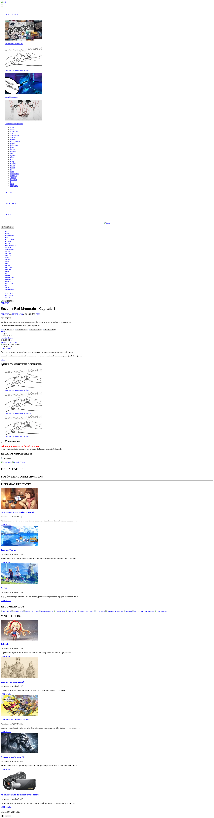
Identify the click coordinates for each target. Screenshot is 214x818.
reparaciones (14, 174)
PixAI (3, 360)
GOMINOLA (11, 203)
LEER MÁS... (6, 525)
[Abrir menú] (2, 6)
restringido (13, 176)
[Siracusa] (128, 611)
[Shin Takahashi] (161, 611)
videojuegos (14, 186)
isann (11, 154)
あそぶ (4, 588)
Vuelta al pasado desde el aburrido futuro (20, 795)
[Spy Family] (6, 611)
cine (11, 133)
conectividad (14, 135)
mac (11, 160)
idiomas (12, 150)
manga (12, 162)
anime (12, 127)
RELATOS (10, 192)
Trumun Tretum (8, 550)
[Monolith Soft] (17, 611)
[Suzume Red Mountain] (114, 611)
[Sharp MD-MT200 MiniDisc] (143, 611)
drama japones (15, 141)
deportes (13, 139)
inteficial (13, 152)
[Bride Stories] (99, 611)
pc (10, 170)
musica (12, 168)
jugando (12, 156)
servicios (13, 178)
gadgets (12, 143)
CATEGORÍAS (12, 14)
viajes (12, 184)
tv (10, 182)
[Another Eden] (72, 611)
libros (12, 158)
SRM (38, 314)
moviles (12, 166)
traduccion (13, 180)
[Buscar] (2, 4)
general (12, 147)
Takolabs (5, 644)
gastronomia (14, 145)
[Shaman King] (60, 611)
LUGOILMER (17, 314)
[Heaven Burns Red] (31, 611)
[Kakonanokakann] (46, 611)
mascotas (13, 164)
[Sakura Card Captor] (86, 611)
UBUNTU (10, 215)
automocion (14, 131)
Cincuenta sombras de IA (12, 757)
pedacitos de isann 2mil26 (12, 682)
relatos (12, 172)
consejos (13, 137)
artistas (12, 129)
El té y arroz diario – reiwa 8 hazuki (17, 512)
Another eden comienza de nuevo (16, 719)
